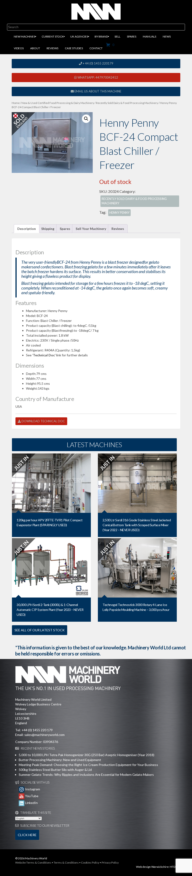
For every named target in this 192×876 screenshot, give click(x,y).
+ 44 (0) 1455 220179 (97, 63)
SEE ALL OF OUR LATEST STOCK (40, 630)
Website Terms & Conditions (33, 862)
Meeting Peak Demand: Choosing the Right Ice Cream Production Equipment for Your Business (88, 765)
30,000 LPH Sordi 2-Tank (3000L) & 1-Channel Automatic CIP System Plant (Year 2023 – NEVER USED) (50, 610)
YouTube (31, 796)
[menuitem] (24, 36)
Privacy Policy (110, 862)
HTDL (173, 866)
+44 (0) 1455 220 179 (37, 730)
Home (16, 103)
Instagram (32, 789)
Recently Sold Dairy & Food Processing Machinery (127, 103)
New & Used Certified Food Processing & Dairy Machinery (58, 103)
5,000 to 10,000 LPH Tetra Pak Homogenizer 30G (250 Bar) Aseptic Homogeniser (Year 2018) (86, 755)
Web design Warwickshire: (152, 866)
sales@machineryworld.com (44, 735)
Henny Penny (119, 212)
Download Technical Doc (43, 421)
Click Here (27, 835)
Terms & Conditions (66, 862)
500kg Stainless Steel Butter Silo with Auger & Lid (55, 770)
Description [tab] (26, 229)
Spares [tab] (65, 229)
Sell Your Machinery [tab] (91, 229)
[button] (86, 118)
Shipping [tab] (47, 229)
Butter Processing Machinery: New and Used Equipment (60, 760)
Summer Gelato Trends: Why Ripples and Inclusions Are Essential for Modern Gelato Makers (86, 775)
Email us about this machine (97, 91)
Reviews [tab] (117, 229)
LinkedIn (31, 803)
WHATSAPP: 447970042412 (97, 77)
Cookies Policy (90, 862)
